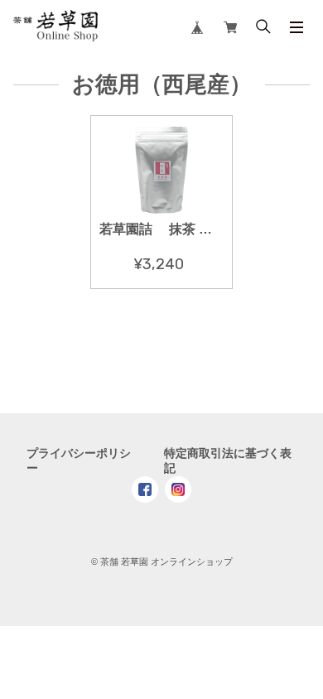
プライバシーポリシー (79, 461)
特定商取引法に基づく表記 (228, 461)
